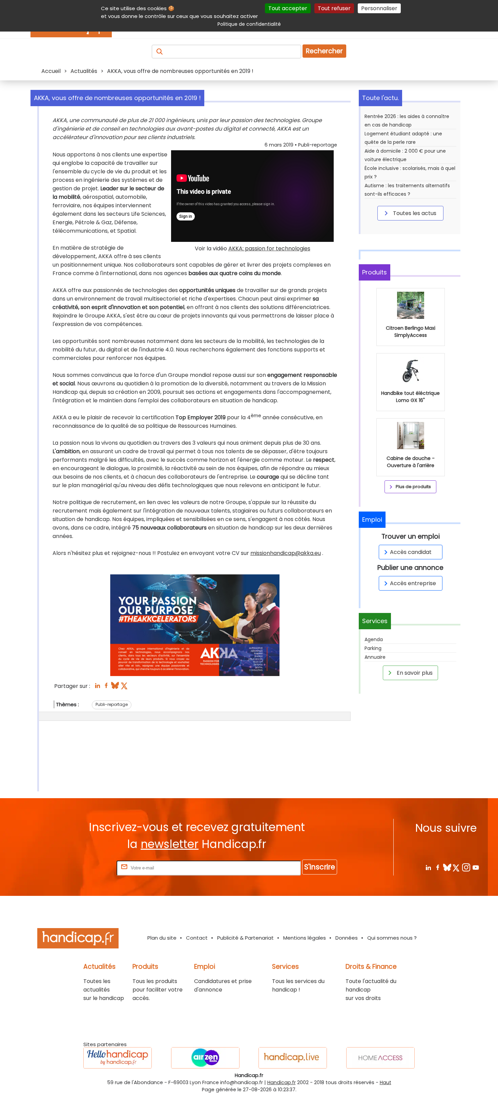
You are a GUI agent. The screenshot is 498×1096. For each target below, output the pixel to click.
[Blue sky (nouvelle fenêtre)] (115, 687)
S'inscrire (319, 867)
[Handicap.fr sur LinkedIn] (428, 867)
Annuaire (375, 657)
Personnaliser (379, 8)
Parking (373, 648)
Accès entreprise (413, 583)
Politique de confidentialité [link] (249, 24)
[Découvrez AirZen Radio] (205, 1058)
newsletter (170, 844)
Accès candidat (411, 552)
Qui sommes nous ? (392, 937)
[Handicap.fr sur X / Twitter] (456, 867)
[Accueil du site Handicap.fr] (78, 939)
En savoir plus (414, 673)
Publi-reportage (112, 704)
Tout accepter (287, 8)
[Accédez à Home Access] (380, 1058)
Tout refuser (334, 8)
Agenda (374, 639)
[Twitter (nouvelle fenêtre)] (125, 687)
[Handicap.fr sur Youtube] (475, 867)
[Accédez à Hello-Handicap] (117, 1058)
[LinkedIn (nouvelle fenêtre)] (97, 687)
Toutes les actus (414, 213)
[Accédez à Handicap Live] (292, 1058)
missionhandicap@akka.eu (285, 553)
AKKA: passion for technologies (269, 248)
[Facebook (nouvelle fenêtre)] (106, 687)
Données (346, 937)
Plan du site (162, 937)
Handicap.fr (281, 1082)
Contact (197, 937)
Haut (385, 1082)
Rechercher (324, 51)
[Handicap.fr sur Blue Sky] (447, 867)
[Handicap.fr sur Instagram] (466, 867)
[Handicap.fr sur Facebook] (437, 867)
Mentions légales (304, 937)
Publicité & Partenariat (245, 937)
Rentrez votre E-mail (88, 867)
